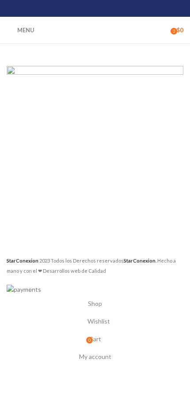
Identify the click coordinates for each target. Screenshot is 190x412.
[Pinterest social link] (94, 8)
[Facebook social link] (72, 8)
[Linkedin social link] (106, 8)
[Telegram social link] (117, 8)
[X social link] (83, 8)
